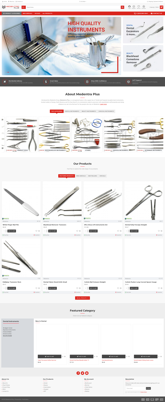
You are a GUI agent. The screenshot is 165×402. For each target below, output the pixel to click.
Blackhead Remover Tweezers (54, 225)
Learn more (103, 104)
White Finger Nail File (11, 225)
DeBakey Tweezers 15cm (12, 282)
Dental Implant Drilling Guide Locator (142, 360)
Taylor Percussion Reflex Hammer (46, 360)
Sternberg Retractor (106, 360)
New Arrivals (81, 176)
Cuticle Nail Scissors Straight (95, 282)
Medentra (5, 221)
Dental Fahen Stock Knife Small (55, 282)
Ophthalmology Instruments (50, 150)
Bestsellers (92, 176)
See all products (82, 298)
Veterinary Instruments (148, 150)
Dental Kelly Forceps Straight (136, 225)
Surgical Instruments (106, 111)
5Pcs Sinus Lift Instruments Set (95, 225)
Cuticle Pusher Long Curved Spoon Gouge (141, 282)
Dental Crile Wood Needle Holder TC (78, 360)
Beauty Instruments (89, 111)
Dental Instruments (72, 111)
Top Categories (56, 111)
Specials (103, 176)
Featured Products (67, 176)
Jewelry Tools (18, 150)
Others (83, 150)
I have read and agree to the (137, 392)
